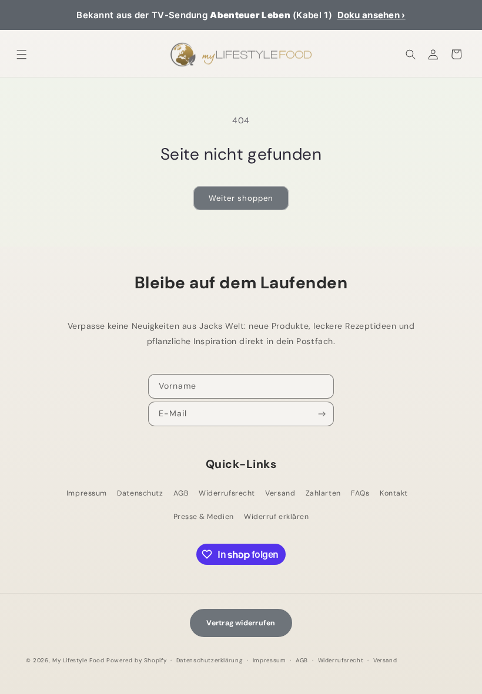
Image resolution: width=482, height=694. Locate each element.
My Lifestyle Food (78, 660)
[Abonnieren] (322, 414)
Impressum (86, 493)
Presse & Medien (203, 516)
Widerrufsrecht (227, 493)
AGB (181, 493)
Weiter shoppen (241, 198)
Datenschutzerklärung (209, 660)
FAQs (360, 493)
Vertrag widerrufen (240, 623)
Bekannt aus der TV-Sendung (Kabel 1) (240, 15)
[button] (22, 54)
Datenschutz (140, 493)
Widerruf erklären (276, 516)
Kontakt (394, 493)
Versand (280, 493)
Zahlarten (323, 493)
